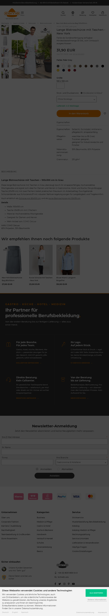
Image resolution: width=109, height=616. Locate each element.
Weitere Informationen (97, 599)
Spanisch (24, 612)
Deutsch (5, 612)
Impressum (102, 612)
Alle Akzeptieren (96, 593)
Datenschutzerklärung (85, 612)
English (15, 612)
